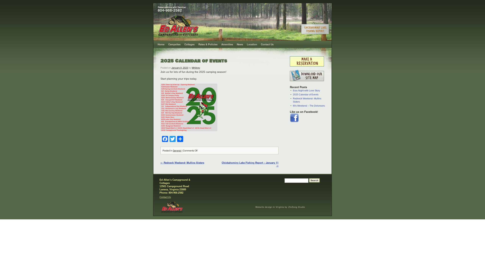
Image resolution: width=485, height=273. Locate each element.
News (240, 44)
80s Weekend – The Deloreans (309, 105)
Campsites (174, 44)
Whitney (196, 67)
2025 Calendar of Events (193, 60)
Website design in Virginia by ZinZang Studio (280, 206)
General (177, 150)
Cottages (189, 44)
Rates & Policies (207, 44)
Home (161, 44)
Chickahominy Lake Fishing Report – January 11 (250, 164)
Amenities (227, 44)
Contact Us (267, 44)
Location (252, 44)
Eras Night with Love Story (306, 90)
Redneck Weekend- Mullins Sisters (182, 162)
